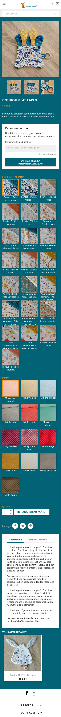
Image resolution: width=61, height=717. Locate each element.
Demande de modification (18, 142)
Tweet (23, 526)
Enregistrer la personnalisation (30, 162)
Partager (15, 526)
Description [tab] (15, 539)
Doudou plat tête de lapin (23, 675)
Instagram (34, 693)
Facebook (27, 693)
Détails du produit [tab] (37, 539)
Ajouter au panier (31, 512)
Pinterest (30, 526)
